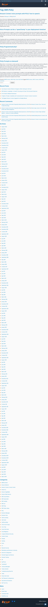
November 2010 (5, 429)
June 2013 (3, 364)
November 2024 (5, 171)
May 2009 (4, 471)
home (3, 543)
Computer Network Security (7, 534)
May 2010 (3, 443)
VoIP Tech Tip (4, 583)
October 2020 (4, 206)
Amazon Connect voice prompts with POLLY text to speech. (20, 13)
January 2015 (4, 327)
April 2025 (4, 159)
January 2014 (4, 350)
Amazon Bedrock (5, 485)
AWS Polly (13, 79)
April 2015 (4, 320)
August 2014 (4, 336)
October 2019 (4, 231)
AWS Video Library (5, 508)
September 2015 (5, 308)
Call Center (4, 520)
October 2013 (4, 355)
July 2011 (3, 411)
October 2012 (4, 381)
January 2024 (4, 180)
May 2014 (3, 341)
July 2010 (3, 439)
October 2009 (4, 460)
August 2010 (4, 436)
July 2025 (3, 152)
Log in (3, 589)
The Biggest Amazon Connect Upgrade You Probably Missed (14, 98)
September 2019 (5, 234)
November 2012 (5, 378)
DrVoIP (14, 16)
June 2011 (3, 413)
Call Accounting (5, 517)
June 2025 (4, 154)
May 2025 (4, 157)
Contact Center (5, 536)
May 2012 (3, 392)
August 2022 (4, 189)
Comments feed (5, 593)
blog (2, 510)
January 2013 (4, 376)
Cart (42, 1)
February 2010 (4, 450)
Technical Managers (6, 566)
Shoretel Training (5, 557)
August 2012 (4, 385)
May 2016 (3, 294)
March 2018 (4, 262)
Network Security (5, 548)
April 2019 (4, 245)
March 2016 (4, 297)
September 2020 (5, 208)
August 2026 (4, 126)
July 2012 (3, 388)
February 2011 (4, 423)
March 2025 (4, 161)
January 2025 (4, 166)
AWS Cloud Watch (5, 496)
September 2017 (5, 269)
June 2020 (4, 213)
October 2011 (4, 404)
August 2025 (4, 150)
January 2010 (4, 453)
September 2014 (5, 334)
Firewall (3, 538)
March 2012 (4, 395)
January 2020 (4, 224)
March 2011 (4, 420)
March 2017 (4, 278)
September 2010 (5, 434)
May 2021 (3, 199)
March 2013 (4, 371)
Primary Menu (45, 4)
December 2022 (5, 187)
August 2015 (4, 311)
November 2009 (5, 457)
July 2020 (3, 210)
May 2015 (3, 318)
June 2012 (3, 390)
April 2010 (4, 446)
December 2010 (5, 427)
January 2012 (4, 399)
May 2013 (3, 367)
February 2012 (4, 397)
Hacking (3, 541)
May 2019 (3, 243)
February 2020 (5, 222)
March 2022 (4, 194)
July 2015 (3, 313)
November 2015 (5, 304)
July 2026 (3, 129)
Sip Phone (4, 562)
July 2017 (3, 271)
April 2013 (3, 369)
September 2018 (5, 257)
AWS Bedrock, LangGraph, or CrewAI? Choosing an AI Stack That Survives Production (19, 91)
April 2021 (4, 201)
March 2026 (4, 136)
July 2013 (3, 362)
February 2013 (4, 374)
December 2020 (5, 203)
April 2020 (4, 217)
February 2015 (4, 325)
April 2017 (4, 276)
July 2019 (3, 238)
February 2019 (4, 250)
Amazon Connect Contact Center (8, 487)
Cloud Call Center (19, 79)
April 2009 (4, 474)
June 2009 (4, 469)
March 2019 (4, 248)
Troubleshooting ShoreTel (7, 571)
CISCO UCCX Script (6, 524)
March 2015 (4, 322)
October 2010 (4, 432)
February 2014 (4, 348)
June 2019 (3, 241)
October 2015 (4, 306)
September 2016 (5, 285)
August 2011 (4, 409)
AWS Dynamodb (5, 499)
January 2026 (4, 140)
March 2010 (4, 448)
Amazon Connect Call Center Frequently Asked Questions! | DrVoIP (16, 104)
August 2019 (4, 236)
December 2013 (5, 353)
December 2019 (5, 227)
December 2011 (5, 402)
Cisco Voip (4, 527)
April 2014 (4, 343)
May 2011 (3, 416)
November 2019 (5, 229)
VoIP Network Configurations (8, 578)
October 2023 (4, 182)
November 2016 (5, 283)
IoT (2, 545)
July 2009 (3, 467)
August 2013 (4, 360)
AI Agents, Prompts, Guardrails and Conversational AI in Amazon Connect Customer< (19, 96)
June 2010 (4, 441)
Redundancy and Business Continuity (9, 550)
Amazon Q (4, 489)
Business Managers (6, 513)
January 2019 (4, 252)
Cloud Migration (5, 531)
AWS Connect (36, 79)
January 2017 (4, 280)
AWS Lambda (4, 501)
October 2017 (4, 266)
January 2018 (4, 264)
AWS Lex (3, 503)
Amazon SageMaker (6, 492)
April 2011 (3, 418)
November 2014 (5, 329)
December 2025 (5, 143)
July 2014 (3, 339)
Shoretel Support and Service (8, 555)
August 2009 (4, 464)
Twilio (3, 573)
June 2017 (3, 273)
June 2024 (4, 175)
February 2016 (4, 299)
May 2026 (4, 131)
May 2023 (4, 185)
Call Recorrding (5, 522)
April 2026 (4, 133)
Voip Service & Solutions (7, 580)
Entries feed (4, 591)
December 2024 (5, 168)
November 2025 (5, 145)
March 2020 (4, 220)
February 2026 (5, 138)
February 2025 (5, 164)
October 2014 (4, 332)
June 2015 (3, 315)
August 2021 (4, 196)
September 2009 (5, 462)
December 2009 (5, 455)
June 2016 (3, 292)
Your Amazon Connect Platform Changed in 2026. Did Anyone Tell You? (16, 89)
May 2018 (3, 259)
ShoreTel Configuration (6, 552)
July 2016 (3, 290)
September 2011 (5, 406)
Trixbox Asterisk (5, 569)
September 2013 (5, 357)
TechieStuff (4, 564)
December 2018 (5, 255)
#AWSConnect (7, 79)
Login (45, 1)
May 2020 (4, 215)
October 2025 (4, 147)
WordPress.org (5, 596)
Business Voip (5, 515)
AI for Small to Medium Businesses (9, 93)
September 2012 (5, 383)
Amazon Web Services (6, 494)
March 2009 (4, 476)
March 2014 (4, 346)
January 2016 (4, 301)
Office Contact (42, 601)
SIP (2, 559)
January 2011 (4, 425)
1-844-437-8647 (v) (7, 1)
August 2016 (4, 287)
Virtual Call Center (5, 576)
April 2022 (4, 192)
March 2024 (4, 178)
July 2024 (3, 173)
